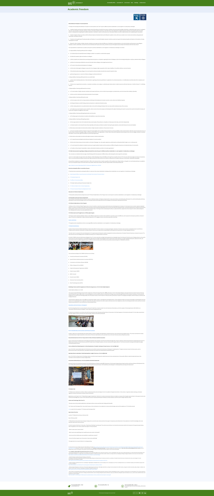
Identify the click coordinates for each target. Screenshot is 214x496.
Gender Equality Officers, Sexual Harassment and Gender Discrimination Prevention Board (87, 174)
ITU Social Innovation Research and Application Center (80, 188)
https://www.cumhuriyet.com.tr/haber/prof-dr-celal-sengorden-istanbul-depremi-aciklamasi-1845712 (85, 464)
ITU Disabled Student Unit (75, 177)
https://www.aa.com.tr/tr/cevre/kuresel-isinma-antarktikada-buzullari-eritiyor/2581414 (83, 469)
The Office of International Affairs (76, 180)
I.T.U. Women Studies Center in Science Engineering (79, 185)
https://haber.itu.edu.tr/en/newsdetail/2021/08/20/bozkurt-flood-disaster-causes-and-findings (84, 454)
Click (69, 409)
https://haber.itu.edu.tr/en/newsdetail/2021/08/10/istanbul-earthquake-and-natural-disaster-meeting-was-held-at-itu (88, 460)
